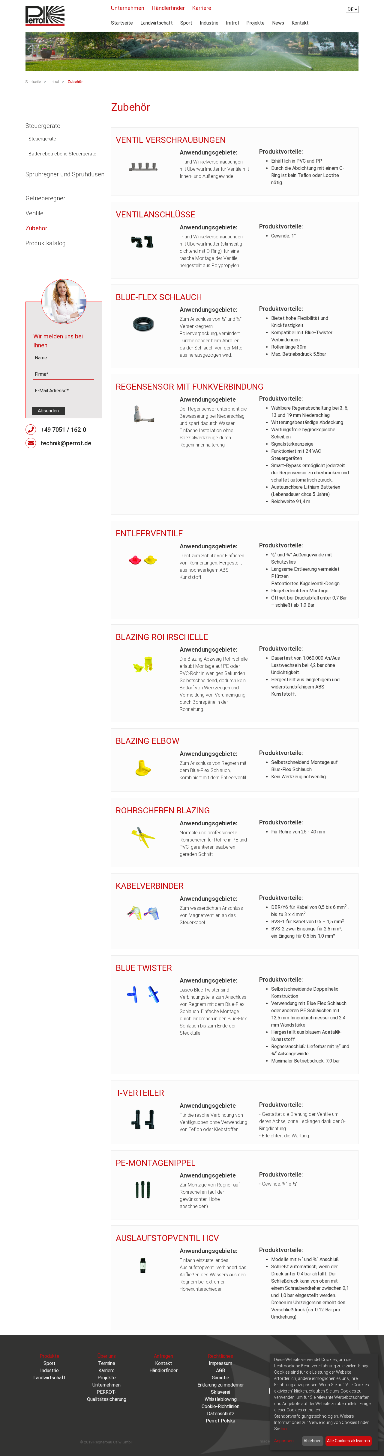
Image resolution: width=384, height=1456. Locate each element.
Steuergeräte (43, 125)
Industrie (209, 23)
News (278, 23)
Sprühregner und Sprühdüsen (65, 174)
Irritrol (232, 23)
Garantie (220, 1378)
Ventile (35, 213)
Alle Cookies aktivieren (348, 1440)
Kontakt (300, 23)
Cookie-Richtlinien (220, 1406)
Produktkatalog (46, 243)
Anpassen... (285, 1440)
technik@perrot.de (65, 443)
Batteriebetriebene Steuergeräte (62, 154)
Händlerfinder (168, 8)
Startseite (122, 23)
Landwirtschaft (156, 23)
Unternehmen (127, 8)
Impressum (220, 1363)
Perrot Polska (220, 1421)
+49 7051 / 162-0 (63, 429)
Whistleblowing (221, 1399)
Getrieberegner (45, 198)
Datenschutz (220, 1413)
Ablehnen (313, 1440)
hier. (284, 1428)
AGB (220, 1370)
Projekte (255, 23)
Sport (186, 23)
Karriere (201, 8)
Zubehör (75, 81)
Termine (106, 1363)
